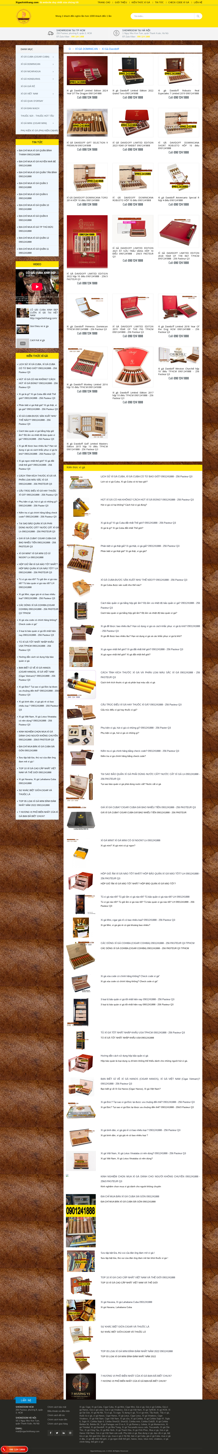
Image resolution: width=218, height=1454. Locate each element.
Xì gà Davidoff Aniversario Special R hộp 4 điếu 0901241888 (178, 199)
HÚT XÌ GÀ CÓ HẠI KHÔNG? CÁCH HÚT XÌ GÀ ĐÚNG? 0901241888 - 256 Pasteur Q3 (147, 499)
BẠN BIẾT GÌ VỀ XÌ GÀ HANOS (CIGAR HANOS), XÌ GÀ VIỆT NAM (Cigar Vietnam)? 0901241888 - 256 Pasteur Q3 (37, 673)
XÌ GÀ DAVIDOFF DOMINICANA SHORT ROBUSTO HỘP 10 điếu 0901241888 (178, 145)
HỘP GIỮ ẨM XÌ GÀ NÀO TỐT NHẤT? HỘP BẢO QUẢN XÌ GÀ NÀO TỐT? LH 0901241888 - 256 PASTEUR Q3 (38, 568)
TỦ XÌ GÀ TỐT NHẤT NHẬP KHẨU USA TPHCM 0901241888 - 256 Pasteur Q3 (143, 1032)
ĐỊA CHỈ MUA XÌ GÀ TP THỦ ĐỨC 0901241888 (36, 229)
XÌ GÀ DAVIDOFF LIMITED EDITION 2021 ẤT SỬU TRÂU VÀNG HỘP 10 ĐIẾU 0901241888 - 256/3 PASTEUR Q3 (133, 252)
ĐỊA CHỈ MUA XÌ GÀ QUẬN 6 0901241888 (33, 196)
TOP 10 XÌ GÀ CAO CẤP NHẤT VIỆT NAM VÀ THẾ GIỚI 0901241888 (138, 1277)
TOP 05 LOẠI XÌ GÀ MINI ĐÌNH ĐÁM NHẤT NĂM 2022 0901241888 (137, 1351)
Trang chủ (104, 2)
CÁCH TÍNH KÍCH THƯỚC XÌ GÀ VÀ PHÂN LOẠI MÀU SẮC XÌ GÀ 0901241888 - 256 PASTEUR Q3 (37, 479)
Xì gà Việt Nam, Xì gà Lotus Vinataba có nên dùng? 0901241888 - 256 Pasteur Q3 (143, 1153)
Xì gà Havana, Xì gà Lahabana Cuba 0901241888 (126, 1302)
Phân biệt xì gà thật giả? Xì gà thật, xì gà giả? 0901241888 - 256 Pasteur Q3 (140, 546)
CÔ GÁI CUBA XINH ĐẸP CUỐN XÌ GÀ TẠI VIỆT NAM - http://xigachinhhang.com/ (44, 314)
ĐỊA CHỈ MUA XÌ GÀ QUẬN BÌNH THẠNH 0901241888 (35, 152)
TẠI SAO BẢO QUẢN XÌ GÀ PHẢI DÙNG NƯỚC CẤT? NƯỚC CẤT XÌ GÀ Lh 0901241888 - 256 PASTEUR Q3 (39, 527)
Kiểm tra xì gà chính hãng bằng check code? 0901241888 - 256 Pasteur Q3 (140, 751)
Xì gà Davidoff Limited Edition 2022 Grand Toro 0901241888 (133, 92)
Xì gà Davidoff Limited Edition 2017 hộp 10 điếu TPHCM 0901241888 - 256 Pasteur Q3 (133, 395)
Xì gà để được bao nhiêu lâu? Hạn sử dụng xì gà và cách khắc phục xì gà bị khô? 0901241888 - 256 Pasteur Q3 (38, 450)
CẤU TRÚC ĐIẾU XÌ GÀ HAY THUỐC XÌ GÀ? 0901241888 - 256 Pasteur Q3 (141, 704)
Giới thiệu (121, 2)
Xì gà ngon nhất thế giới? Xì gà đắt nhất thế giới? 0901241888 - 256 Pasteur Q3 (142, 649)
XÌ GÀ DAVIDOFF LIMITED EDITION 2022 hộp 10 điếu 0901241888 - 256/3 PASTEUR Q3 (87, 276)
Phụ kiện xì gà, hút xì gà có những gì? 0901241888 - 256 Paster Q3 (136, 727)
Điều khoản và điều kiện (59, 1411)
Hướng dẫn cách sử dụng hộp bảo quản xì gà (124, 1055)
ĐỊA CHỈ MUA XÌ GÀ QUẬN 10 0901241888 (34, 207)
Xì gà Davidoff (110, 49)
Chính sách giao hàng (58, 1424)
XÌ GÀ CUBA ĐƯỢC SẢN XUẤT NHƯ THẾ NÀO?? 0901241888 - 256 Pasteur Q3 (144, 579)
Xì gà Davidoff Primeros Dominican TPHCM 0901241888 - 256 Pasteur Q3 (87, 328)
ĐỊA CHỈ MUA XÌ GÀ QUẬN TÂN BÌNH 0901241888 (38, 174)
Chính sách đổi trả (56, 1415)
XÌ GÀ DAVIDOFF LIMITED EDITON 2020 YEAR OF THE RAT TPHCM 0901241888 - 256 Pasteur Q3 (178, 255)
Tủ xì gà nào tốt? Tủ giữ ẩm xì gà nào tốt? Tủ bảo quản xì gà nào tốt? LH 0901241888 (145, 896)
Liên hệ (198, 2)
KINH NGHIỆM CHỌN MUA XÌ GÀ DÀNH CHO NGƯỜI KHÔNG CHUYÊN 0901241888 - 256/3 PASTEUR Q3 (38, 735)
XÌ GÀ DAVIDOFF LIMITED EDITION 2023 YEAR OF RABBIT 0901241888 (133, 144)
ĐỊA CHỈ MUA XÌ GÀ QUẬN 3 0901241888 (33, 185)
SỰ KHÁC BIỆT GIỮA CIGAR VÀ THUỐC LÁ (125, 1326)
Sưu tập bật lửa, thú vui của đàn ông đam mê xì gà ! (128, 1252)
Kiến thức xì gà (141, 2)
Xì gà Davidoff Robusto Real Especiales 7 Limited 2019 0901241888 (178, 92)
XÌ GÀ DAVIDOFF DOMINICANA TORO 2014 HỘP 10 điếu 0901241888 (87, 199)
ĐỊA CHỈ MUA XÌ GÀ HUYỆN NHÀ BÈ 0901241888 (37, 163)
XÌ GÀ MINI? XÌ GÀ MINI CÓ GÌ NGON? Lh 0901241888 (130, 840)
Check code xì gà (178, 2)
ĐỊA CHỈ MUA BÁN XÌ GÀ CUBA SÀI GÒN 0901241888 (130, 1196)
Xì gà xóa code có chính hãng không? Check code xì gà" (130, 976)
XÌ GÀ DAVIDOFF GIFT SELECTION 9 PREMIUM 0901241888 (87, 144)
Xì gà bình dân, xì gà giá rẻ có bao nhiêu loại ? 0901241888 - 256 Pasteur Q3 (140, 1130)
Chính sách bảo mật (57, 1407)
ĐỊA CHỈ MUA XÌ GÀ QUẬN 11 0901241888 (34, 251)
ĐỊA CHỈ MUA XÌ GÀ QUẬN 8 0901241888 (33, 218)
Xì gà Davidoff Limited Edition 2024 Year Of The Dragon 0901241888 (87, 92)
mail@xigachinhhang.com (27, 1431)
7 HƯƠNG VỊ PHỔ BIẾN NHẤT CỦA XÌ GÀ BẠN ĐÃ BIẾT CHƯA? (136, 1375)
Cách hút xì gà (37, 340)
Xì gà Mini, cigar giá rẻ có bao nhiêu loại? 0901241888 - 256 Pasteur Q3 (138, 920)
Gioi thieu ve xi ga (39, 326)
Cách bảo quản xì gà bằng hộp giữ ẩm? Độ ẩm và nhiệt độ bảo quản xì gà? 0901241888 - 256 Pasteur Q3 (37, 435)
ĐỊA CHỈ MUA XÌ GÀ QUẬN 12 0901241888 (34, 240)
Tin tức (159, 2)
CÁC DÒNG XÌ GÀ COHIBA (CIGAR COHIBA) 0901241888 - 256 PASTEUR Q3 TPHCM (148, 943)
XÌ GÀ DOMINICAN (86, 49)
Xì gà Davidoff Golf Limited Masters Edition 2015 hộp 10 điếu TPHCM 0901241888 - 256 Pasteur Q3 (87, 446)
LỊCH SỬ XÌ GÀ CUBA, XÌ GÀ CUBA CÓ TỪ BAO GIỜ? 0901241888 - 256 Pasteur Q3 (146, 476)
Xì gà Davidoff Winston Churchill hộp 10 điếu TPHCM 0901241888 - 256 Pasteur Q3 (178, 371)
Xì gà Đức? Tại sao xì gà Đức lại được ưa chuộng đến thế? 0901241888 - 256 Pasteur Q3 (148, 1102)
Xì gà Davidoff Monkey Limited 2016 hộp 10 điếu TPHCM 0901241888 (87, 386)
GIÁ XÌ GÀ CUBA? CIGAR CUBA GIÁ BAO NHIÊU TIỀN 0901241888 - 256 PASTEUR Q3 (148, 807)
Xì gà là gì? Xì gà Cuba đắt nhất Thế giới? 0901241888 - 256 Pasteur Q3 (138, 522)
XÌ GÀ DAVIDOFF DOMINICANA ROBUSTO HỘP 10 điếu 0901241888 (133, 199)
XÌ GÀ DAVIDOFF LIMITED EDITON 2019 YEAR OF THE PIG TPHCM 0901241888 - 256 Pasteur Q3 (133, 329)
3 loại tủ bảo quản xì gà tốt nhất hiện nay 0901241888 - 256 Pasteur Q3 (137, 999)
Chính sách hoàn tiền (57, 1419)
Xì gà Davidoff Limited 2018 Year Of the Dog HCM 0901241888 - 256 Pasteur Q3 (178, 329)
